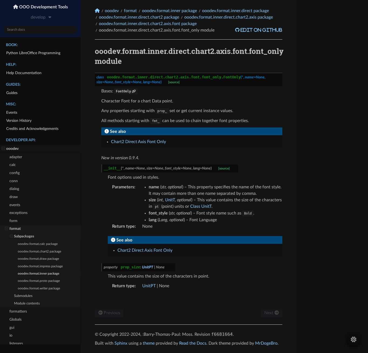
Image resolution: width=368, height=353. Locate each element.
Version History (19, 121)
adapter (15, 157)
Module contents (27, 303)
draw (13, 197)
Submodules (23, 296)
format (15, 229)
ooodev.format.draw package (38, 258)
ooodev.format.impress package (40, 266)
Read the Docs (192, 343)
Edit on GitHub (260, 30)
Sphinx (120, 343)
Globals (15, 319)
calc (12, 165)
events (14, 205)
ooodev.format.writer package (39, 288)
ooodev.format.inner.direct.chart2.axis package (228, 17)
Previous (111, 313)
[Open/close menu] (3, 148)
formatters (18, 311)
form (13, 221)
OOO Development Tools (43, 7)
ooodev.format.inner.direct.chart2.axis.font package (148, 24)
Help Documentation (23, 73)
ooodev (12, 149)
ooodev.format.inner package (38, 273)
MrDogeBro (266, 343)
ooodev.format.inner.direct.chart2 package (139, 17)
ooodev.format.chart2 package (39, 251)
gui (11, 328)
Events (11, 112)
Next (269, 313)
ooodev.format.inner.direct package (235, 11)
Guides (12, 93)
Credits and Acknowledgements (32, 129)
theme (149, 343)
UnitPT (149, 286)
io (10, 335)
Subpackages (24, 236)
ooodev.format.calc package (38, 244)
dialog (14, 189)
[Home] (97, 10)
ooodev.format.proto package (39, 280)
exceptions (18, 213)
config (14, 173)
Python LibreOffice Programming (33, 53)
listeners (16, 343)
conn (13, 181)
